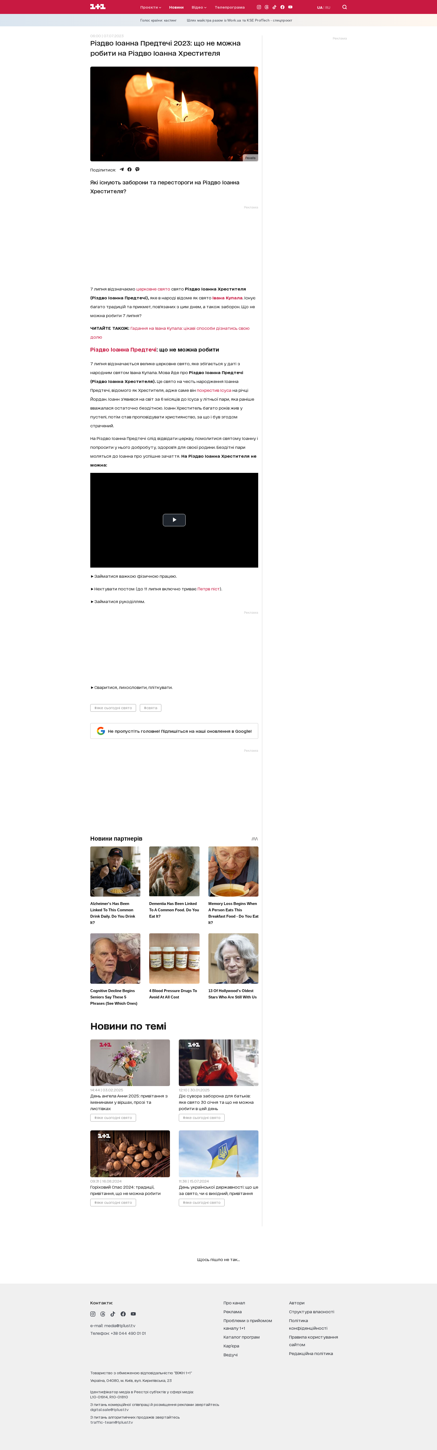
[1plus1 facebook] (123, 1314)
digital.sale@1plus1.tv (109, 1409)
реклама (233, 1311)
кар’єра (231, 1345)
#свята (150, 707)
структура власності (311, 1311)
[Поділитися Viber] (137, 169)
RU (327, 7)
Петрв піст (209, 588)
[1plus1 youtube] (133, 1314)
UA (320, 7)
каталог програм (242, 1336)
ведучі (231, 1354)
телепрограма (230, 7)
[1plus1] (97, 7)
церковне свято (153, 288)
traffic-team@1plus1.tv (111, 1422)
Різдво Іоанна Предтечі (123, 349)
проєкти (149, 7)
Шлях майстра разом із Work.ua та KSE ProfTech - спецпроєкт (239, 20)
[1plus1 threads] (102, 1314)
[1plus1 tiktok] (113, 1314)
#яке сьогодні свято (113, 707)
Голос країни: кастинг (158, 20)
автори (296, 1302)
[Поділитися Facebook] (129, 169)
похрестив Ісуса (214, 390)
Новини (176, 7)
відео (198, 7)
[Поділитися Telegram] (122, 169)
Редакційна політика (311, 1353)
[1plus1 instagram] (92, 1314)
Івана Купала (227, 297)
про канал (234, 1302)
